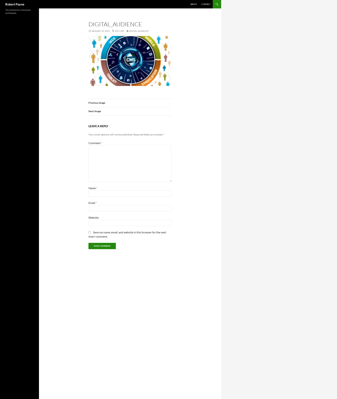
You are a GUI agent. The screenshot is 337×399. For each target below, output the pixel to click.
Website (93, 217)
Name (92, 188)
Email (92, 202)
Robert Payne (14, 4)
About (193, 4)
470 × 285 (119, 31)
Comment (95, 143)
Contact (205, 4)
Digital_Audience (139, 31)
